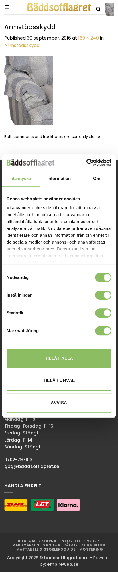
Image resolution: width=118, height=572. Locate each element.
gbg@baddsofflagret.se (31, 466)
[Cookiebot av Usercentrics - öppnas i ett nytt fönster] (86, 162)
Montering (91, 549)
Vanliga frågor (60, 544)
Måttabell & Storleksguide (45, 549)
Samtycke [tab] (21, 178)
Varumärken (26, 544)
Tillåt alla (59, 358)
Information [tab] (59, 178)
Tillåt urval (59, 380)
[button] (6, 7)
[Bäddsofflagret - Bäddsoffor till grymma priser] (59, 7)
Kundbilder (93, 544)
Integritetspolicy (80, 540)
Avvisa (59, 402)
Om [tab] (96, 178)
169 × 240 (88, 38)
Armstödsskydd (22, 45)
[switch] (103, 295)
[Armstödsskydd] (28, 90)
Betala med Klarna (36, 540)
